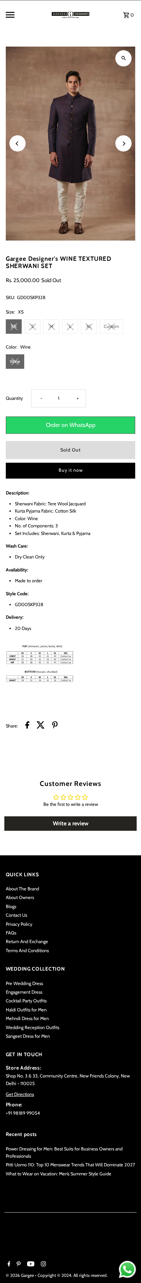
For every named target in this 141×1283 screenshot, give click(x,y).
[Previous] (17, 143)
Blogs (11, 906)
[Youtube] (29, 1264)
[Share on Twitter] (41, 726)
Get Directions (20, 1094)
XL (88, 326)
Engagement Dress (24, 992)
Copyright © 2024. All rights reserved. (73, 1275)
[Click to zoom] (123, 58)
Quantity (14, 398)
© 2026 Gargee (20, 1275)
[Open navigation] (25, 15)
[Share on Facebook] (27, 726)
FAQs (11, 933)
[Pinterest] (18, 1264)
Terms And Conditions (27, 950)
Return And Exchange (27, 941)
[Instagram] (42, 1264)
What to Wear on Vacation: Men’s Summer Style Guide (58, 1173)
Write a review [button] (71, 823)
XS (13, 326)
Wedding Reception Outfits (32, 1027)
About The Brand (22, 888)
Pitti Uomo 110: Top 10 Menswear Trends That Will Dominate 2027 (70, 1164)
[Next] (123, 143)
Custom (111, 326)
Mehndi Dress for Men (27, 1018)
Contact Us (16, 915)
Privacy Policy (19, 924)
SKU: (10, 297)
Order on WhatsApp (70, 425)
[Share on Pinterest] (55, 726)
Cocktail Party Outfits (26, 1000)
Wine (15, 361)
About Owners (20, 897)
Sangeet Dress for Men (28, 1036)
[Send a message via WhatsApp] (127, 1269)
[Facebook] (8, 1264)
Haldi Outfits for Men (26, 1009)
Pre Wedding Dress (24, 983)
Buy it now (71, 470)
